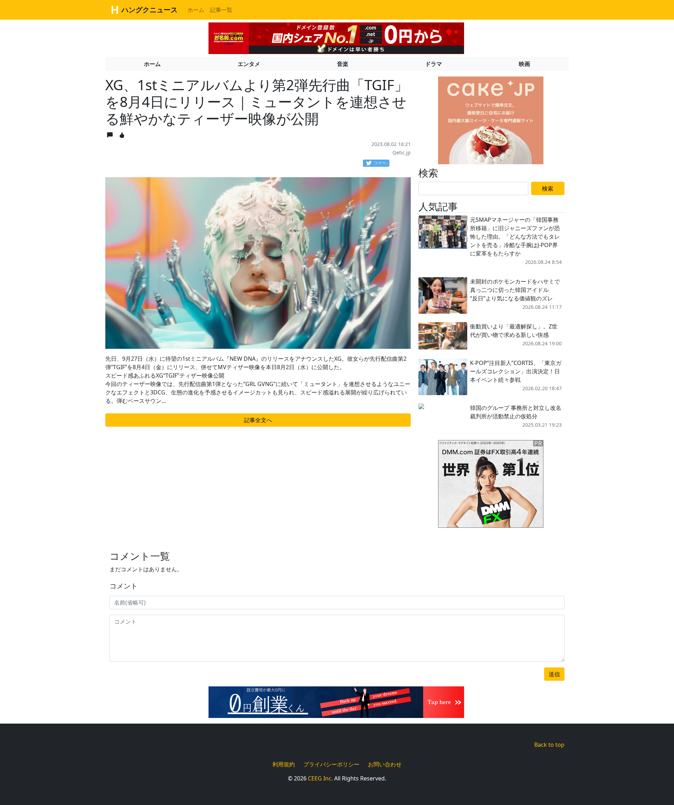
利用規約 (283, 764)
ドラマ (433, 64)
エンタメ (249, 64)
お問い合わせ (385, 764)
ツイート (381, 162)
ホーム (195, 10)
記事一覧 (221, 10)
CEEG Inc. (320, 778)
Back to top (549, 745)
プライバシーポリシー (331, 764)
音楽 (342, 64)
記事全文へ (258, 420)
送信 (554, 674)
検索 (547, 188)
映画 (524, 64)
